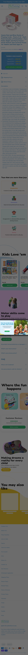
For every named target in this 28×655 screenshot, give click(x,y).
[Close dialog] (27, 320)
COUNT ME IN (7, 331)
